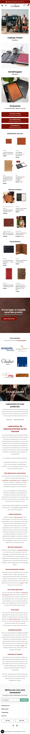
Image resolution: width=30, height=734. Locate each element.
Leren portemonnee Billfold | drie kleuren (8, 153)
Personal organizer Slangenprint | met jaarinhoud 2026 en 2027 (8, 179)
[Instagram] (17, 725)
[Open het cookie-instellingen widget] (2, 731)
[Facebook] (13, 725)
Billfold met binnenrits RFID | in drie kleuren (8, 233)
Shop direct (15, 40)
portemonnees (13, 480)
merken (22, 583)
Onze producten (19, 419)
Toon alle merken (21, 340)
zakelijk (22, 645)
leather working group (14, 619)
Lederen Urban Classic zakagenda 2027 (21, 209)
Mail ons (21, 720)
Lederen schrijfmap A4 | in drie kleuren (21, 261)
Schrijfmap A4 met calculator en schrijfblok (20, 178)
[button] (2, 5)
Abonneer (24, 700)
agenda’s (24, 480)
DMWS (19, 731)
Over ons (9, 419)
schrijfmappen (5, 480)
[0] (27, 5)
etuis (18, 480)
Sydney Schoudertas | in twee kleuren (21, 233)
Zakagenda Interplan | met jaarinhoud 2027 (8, 285)
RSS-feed (23, 731)
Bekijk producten (9, 318)
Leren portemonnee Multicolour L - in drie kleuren (8, 262)
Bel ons (8, 720)
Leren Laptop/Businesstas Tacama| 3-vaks (8, 210)
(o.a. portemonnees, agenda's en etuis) (15, 108)
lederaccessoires (18, 517)
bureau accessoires (23, 550)
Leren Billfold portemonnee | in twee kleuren (20, 154)
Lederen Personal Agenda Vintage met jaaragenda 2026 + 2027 (21, 287)
